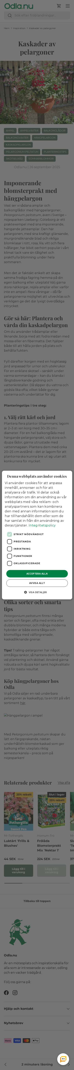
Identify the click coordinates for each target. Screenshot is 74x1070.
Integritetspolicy (42, 525)
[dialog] (37, 535)
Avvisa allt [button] (37, 583)
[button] (37, 592)
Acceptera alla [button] (37, 573)
